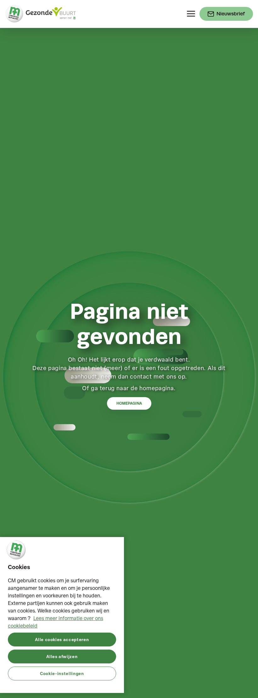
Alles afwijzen (61, 656)
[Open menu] (191, 14)
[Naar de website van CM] (14, 13)
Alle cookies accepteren (62, 639)
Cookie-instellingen (62, 673)
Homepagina (129, 403)
